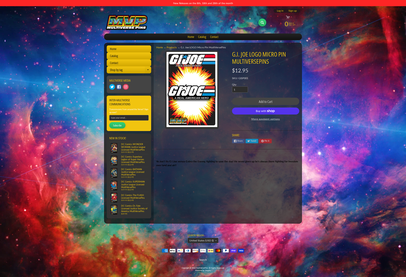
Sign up (292, 10)
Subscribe (117, 125)
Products (172, 47)
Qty (234, 84)
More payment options (265, 118)
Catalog (202, 37)
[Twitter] (112, 87)
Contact (214, 37)
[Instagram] (126, 87)
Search (203, 259)
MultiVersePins (202, 268)
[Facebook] (119, 87)
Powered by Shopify (203, 270)
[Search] (262, 23)
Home (191, 37)
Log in (280, 10)
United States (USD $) (201, 240)
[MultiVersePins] (126, 22)
